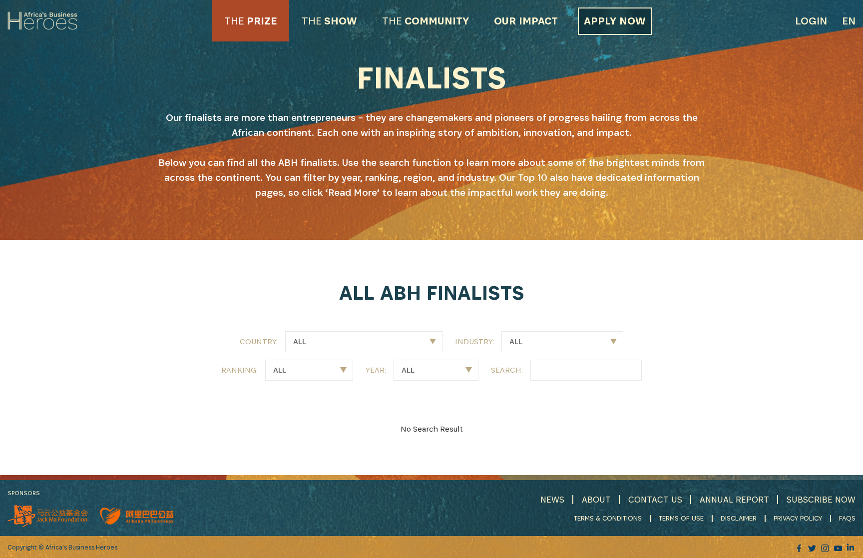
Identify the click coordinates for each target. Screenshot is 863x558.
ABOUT (596, 499)
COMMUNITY (425, 20)
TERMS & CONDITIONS (608, 518)
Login (811, 20)
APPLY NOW (615, 20)
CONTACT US (655, 499)
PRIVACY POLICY (798, 518)
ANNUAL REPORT (734, 499)
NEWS (552, 499)
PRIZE (250, 20)
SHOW (329, 20)
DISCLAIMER (739, 518)
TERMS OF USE (681, 518)
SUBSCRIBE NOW (821, 499)
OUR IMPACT (526, 20)
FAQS (847, 518)
